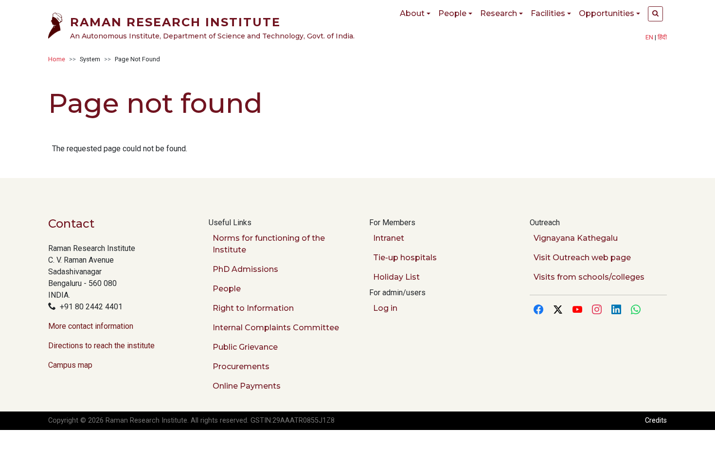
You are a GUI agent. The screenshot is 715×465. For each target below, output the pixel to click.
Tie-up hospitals (405, 257)
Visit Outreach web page (582, 257)
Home (56, 59)
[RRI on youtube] (577, 310)
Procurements (241, 366)
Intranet (388, 238)
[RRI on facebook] (538, 310)
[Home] (59, 27)
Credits (656, 420)
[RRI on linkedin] (616, 310)
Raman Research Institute (175, 22)
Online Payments (247, 386)
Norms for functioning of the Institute (269, 243)
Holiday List (396, 277)
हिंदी (662, 37)
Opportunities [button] (606, 13)
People (227, 288)
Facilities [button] (548, 13)
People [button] (452, 13)
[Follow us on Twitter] (558, 310)
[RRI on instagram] (597, 310)
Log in (385, 308)
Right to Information (253, 308)
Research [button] (498, 13)
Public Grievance (245, 347)
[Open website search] (655, 13)
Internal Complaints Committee (276, 327)
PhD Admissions (245, 269)
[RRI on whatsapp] (635, 310)
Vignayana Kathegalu (576, 238)
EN (649, 37)
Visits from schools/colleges (589, 277)
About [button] (412, 13)
